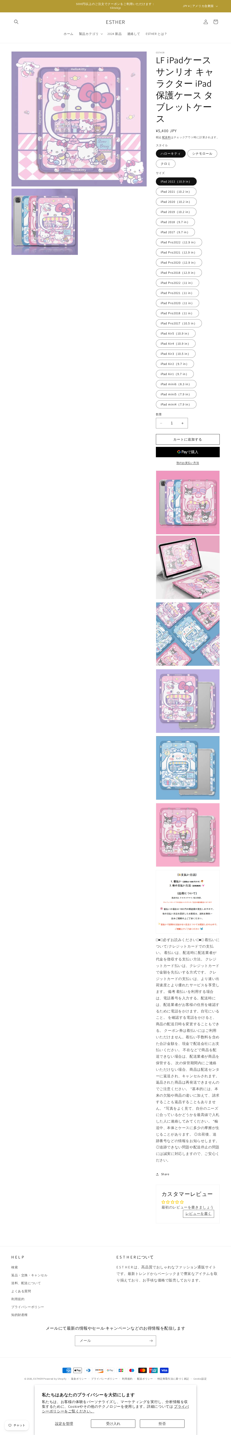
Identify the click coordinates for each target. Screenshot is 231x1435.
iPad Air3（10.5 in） (176, 354)
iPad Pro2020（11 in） (177, 303)
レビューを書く (198, 1213)
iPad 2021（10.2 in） (176, 192)
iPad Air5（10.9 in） (176, 333)
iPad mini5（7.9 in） (176, 394)
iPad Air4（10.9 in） (176, 344)
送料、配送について (26, 1283)
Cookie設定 (200, 1378)
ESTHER (38, 1378)
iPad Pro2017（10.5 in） (179, 323)
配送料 (166, 137)
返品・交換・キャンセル (29, 1275)
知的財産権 (19, 1315)
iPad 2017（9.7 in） (175, 232)
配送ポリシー (145, 1378)
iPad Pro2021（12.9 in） (179, 252)
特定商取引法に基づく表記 (173, 1378)
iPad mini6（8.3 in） (176, 384)
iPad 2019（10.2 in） (176, 212)
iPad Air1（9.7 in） (175, 374)
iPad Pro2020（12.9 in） (179, 262)
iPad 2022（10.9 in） (176, 181)
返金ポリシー (79, 1378)
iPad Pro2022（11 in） (177, 283)
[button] (16, 22)
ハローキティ (171, 154)
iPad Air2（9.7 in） (175, 364)
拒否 (162, 1423)
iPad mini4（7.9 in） (176, 404)
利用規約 (17, 1299)
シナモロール (202, 154)
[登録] (151, 1340)
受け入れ (113, 1423)
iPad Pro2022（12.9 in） (179, 242)
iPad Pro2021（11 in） (177, 293)
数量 (159, 414)
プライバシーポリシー (27, 1307)
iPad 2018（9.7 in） (175, 222)
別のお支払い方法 (187, 462)
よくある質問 (21, 1291)
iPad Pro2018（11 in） (177, 313)
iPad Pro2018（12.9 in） (179, 273)
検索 (14, 1267)
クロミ (166, 164)
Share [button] (165, 1174)
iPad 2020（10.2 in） (176, 202)
